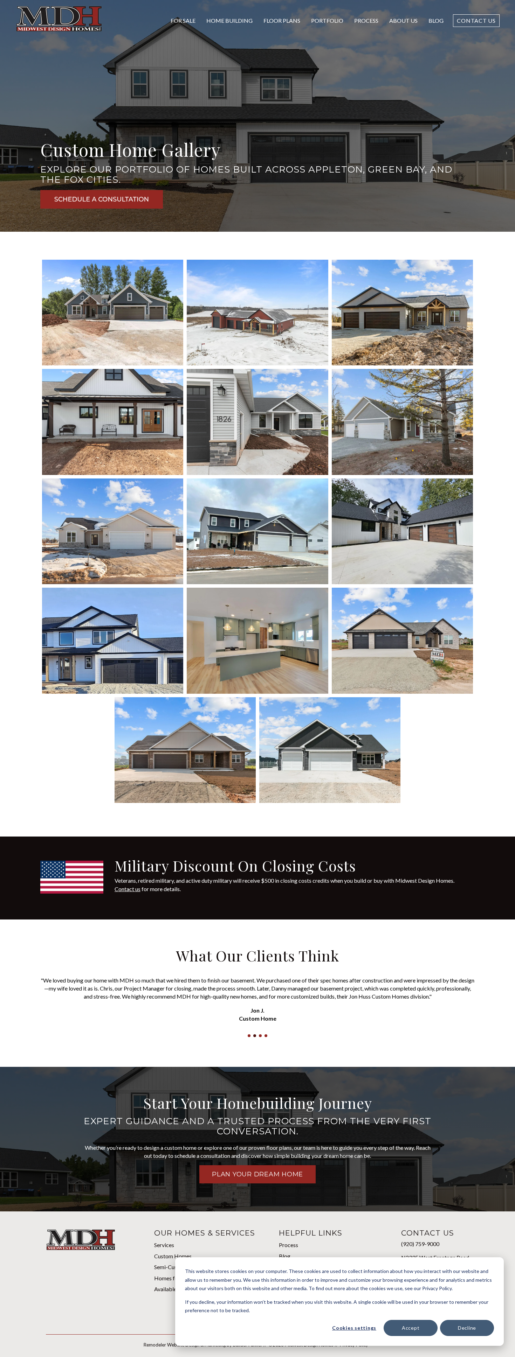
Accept (411, 1328)
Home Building (229, 20)
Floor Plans (281, 20)
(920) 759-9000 (420, 1243)
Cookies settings (354, 1328)
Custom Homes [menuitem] (173, 1256)
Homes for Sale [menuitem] (172, 1278)
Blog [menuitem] (284, 1256)
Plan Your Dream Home (257, 1174)
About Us (403, 20)
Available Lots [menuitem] (171, 1289)
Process (366, 20)
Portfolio (327, 20)
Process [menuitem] (288, 1244)
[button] (249, 1035)
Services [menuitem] (164, 1244)
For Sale (183, 20)
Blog (436, 20)
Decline (467, 1328)
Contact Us (476, 20)
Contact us (127, 889)
